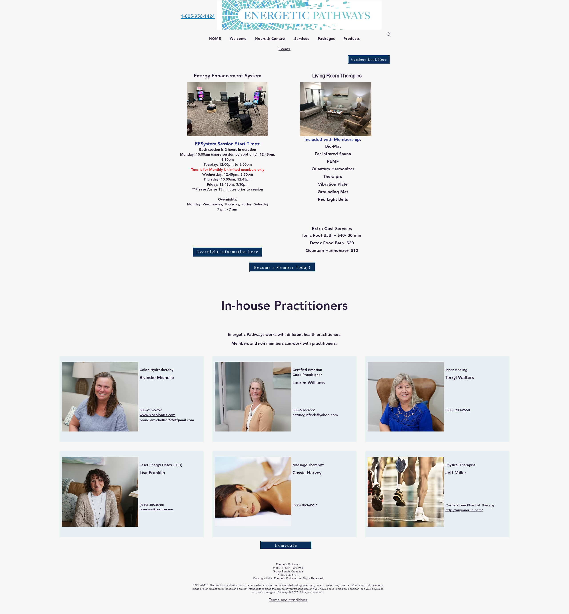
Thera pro (333, 176)
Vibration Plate (333, 184)
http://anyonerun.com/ (464, 510)
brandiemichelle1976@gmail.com (167, 420)
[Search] (388, 34)
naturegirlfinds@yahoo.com (315, 415)
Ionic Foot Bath (317, 235)
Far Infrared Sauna (333, 153)
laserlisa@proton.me (156, 509)
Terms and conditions (288, 599)
